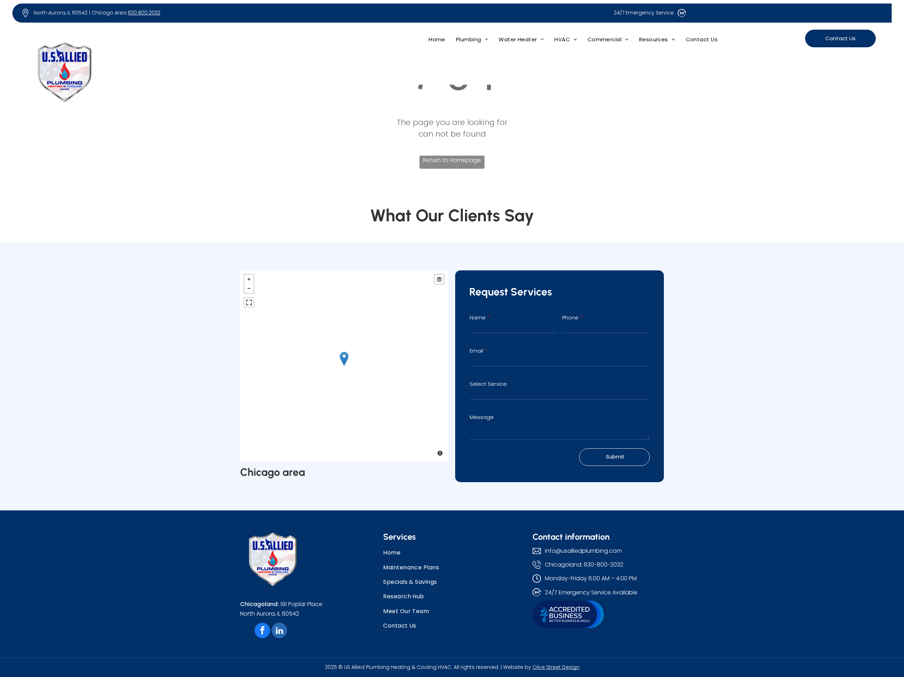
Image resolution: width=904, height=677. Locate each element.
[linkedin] (279, 631)
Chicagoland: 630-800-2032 (584, 565)
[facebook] (262, 631)
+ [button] (249, 279)
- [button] (249, 288)
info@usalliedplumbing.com (583, 551)
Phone (570, 317)
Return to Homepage (452, 160)
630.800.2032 (144, 12)
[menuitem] (437, 39)
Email (476, 350)
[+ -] (344, 365)
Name (478, 317)
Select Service (488, 384)
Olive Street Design (556, 667)
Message (482, 417)
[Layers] (439, 279)
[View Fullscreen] (249, 302)
